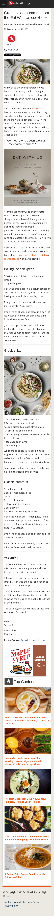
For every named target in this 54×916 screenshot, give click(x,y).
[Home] (16, 3)
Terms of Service (32, 901)
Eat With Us (38, 108)
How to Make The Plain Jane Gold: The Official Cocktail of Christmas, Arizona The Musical (27, 720)
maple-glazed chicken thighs (31, 255)
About (17, 901)
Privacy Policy (11, 905)
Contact (8, 901)
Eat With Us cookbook (33, 640)
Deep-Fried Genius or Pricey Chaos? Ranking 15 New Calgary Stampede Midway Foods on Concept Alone (24, 761)
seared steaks (11, 258)
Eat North (13, 50)
